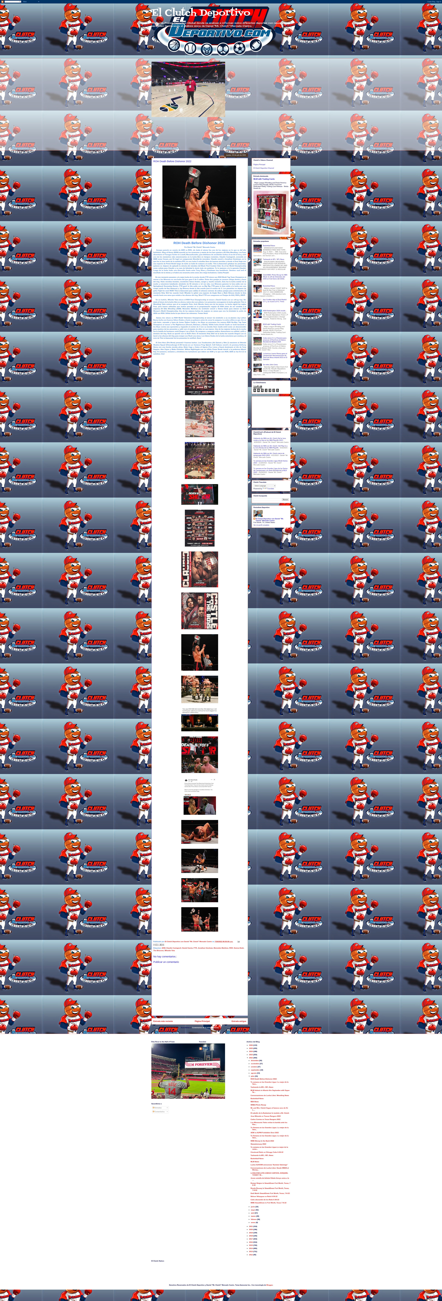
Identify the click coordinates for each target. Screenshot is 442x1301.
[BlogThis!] (156, 945)
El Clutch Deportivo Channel (263, 168)
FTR (195, 948)
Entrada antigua (239, 1021)
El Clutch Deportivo (200, 13)
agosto (254, 1073)
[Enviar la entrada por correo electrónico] (238, 941)
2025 (251, 1048)
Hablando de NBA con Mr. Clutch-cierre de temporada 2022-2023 (268, 454)
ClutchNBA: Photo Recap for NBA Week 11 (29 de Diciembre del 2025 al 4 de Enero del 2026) (275, 277)
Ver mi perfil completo (261, 525)
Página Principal (202, 1021)
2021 (251, 1226)
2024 (251, 1051)
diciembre (255, 1060)
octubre (254, 1067)
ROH (231, 948)
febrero (254, 1219)
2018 (251, 1236)
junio (253, 1207)
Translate (270, 489)
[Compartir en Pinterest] (163, 945)
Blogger (269, 1285)
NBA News (255, 1102)
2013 (251, 1251)
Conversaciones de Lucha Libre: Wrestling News (270, 1095)
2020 (251, 1229)
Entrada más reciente (163, 1021)
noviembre (255, 1064)
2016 (251, 1242)
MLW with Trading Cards (264, 179)
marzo (253, 1216)
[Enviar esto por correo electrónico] (154, 945)
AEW (163, 948)
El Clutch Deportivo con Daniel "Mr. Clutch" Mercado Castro (270, 519)
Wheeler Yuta (170, 950)
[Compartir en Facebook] (161, 945)
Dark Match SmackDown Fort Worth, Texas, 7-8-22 (270, 1193)
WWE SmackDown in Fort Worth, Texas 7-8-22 (268, 1203)
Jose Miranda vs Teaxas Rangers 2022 (266, 1116)
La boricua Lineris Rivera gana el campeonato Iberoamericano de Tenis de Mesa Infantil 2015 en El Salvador (275, 356)
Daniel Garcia (187, 948)
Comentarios (159, 1112)
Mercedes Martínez (221, 948)
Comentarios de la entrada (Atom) (205, 1027)
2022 (251, 1058)
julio (253, 1076)
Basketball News (269, 245)
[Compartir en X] (159, 945)
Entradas (158, 1108)
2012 (251, 1255)
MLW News (255, 1162)
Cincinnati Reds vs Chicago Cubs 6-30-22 (267, 1152)
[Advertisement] (271, 411)
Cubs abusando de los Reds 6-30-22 (265, 1200)
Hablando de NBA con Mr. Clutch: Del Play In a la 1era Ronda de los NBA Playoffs (270, 447)
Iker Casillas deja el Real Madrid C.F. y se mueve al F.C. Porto (274, 300)
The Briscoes (158, 950)
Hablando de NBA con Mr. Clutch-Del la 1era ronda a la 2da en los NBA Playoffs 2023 (269, 439)
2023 (251, 1055)
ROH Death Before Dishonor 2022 (264, 1079)
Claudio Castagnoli (173, 948)
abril (253, 1213)
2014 (251, 1248)
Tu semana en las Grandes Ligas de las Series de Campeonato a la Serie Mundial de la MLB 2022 (270, 470)
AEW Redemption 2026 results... (275, 311)
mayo (253, 1210)
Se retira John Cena (270, 364)
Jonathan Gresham (205, 948)
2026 (251, 1045)
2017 (251, 1239)
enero (253, 1222)
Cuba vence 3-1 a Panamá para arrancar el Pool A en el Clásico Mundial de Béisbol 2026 (274, 340)
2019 (251, 1233)
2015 (251, 1245)
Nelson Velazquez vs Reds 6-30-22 (264, 1196)
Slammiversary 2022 (258, 1144)
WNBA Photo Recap (258, 1105)
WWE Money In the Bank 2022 (262, 1141)
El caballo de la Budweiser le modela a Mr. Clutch (270, 1113)
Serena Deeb (239, 948)
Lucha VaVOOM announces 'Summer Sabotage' (269, 1165)
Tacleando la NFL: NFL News (273, 259)
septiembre (255, 1070)
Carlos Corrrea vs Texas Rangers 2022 (265, 1119)
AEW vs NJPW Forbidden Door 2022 (265, 1133)
